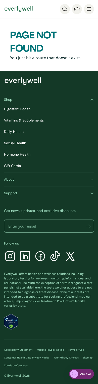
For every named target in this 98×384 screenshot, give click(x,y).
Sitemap (87, 357)
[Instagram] (10, 256)
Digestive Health (17, 109)
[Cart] (77, 9)
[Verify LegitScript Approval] (11, 321)
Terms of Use (76, 349)
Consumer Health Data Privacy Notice (27, 357)
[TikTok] (55, 256)
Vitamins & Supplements (24, 120)
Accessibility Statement (18, 349)
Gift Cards (12, 165)
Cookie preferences (16, 365)
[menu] (89, 9)
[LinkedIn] (25, 256)
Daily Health (14, 131)
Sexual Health (15, 143)
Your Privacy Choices (66, 357)
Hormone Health (17, 154)
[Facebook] (40, 256)
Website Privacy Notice (50, 349)
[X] (70, 256)
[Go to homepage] (18, 9)
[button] (88, 226)
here (36, 287)
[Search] (65, 9)
